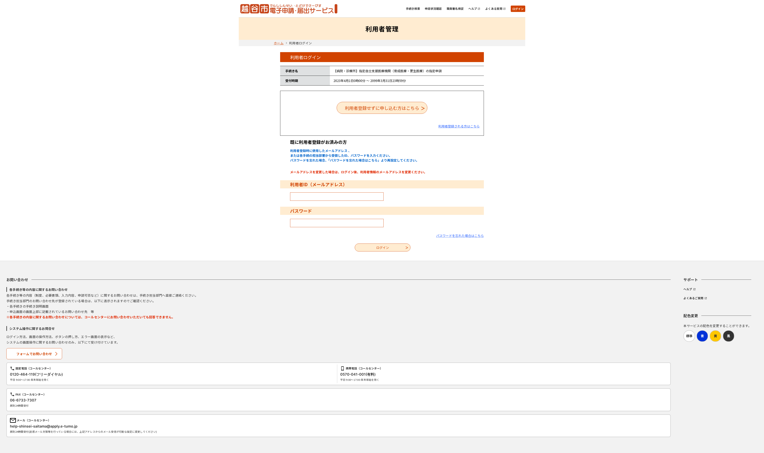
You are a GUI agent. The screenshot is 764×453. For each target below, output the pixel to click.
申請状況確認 (433, 9)
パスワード (301, 211)
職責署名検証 (455, 9)
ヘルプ (472, 9)
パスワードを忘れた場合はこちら (460, 235)
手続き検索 (413, 9)
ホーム (279, 43)
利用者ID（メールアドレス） (318, 184)
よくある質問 (493, 9)
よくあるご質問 (693, 298)
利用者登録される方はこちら (459, 126)
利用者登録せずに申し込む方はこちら (382, 108)
